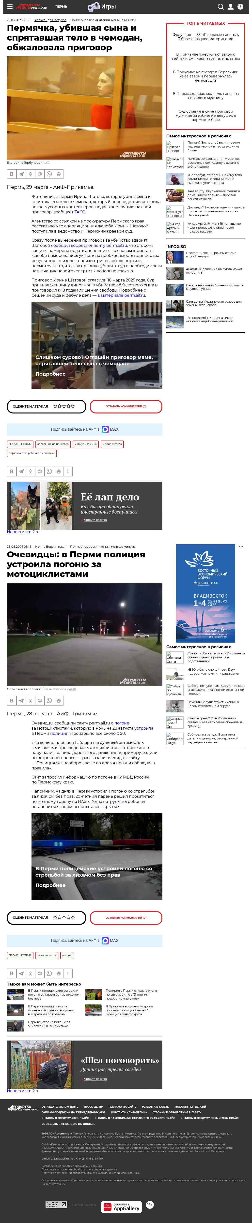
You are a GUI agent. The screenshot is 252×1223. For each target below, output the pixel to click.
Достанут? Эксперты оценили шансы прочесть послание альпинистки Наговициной (216, 211)
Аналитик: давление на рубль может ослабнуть (214, 270)
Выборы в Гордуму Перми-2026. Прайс (209, 1118)
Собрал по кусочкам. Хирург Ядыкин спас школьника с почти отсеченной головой (216, 689)
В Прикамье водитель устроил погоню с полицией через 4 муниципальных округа (129, 1010)
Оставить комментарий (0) (126, 406)
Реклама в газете (155, 1106)
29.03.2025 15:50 (19, 20)
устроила (143, 728)
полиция (59, 733)
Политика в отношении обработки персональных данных (79, 1169)
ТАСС (80, 212)
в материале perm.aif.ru (121, 295)
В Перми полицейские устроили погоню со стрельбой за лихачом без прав (93, 872)
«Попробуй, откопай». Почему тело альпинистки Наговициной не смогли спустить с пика (215, 179)
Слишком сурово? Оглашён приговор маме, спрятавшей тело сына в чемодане (94, 360)
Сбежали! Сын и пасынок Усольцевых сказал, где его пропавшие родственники (216, 657)
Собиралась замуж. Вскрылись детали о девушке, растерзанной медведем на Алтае (213, 738)
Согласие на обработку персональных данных (72, 1166)
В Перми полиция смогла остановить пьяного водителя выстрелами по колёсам (51, 1010)
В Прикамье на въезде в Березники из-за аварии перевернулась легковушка (205, 76)
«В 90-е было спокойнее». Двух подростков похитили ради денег (213, 671)
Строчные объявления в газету (177, 1112)
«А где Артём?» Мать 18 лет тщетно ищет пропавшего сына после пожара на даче (214, 227)
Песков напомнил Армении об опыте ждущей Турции (214, 287)
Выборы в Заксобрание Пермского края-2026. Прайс (134, 1118)
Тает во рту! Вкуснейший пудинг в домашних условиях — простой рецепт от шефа (214, 195)
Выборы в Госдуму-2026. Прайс (65, 1118)
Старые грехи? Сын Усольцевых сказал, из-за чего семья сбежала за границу (215, 722)
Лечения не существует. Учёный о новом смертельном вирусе (213, 704)
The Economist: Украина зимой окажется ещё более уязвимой (209, 319)
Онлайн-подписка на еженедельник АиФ (74, 1112)
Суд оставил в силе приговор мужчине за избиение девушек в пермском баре (206, 115)
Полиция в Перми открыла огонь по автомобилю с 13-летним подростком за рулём (131, 994)
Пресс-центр (93, 1106)
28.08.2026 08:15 (19, 546)
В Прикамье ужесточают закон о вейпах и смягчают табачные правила (206, 56)
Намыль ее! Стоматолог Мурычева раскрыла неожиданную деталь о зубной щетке (214, 162)
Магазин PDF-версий (190, 1106)
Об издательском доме (60, 1106)
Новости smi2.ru (23, 532)
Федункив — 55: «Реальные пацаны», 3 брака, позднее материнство (206, 37)
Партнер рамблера (84, 1204)
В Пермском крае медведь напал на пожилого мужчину (206, 96)
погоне (121, 723)
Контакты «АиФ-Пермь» (129, 1112)
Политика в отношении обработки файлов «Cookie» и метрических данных (90, 1173)
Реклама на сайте (122, 1106)
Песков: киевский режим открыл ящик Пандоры (211, 254)
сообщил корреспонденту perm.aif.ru (89, 245)
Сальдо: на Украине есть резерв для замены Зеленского (214, 303)
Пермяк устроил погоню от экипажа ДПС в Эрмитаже (49, 1024)
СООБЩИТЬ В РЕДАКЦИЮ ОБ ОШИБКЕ (68, 1124)
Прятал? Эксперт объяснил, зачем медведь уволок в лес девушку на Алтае (214, 146)
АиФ (46, 162)
